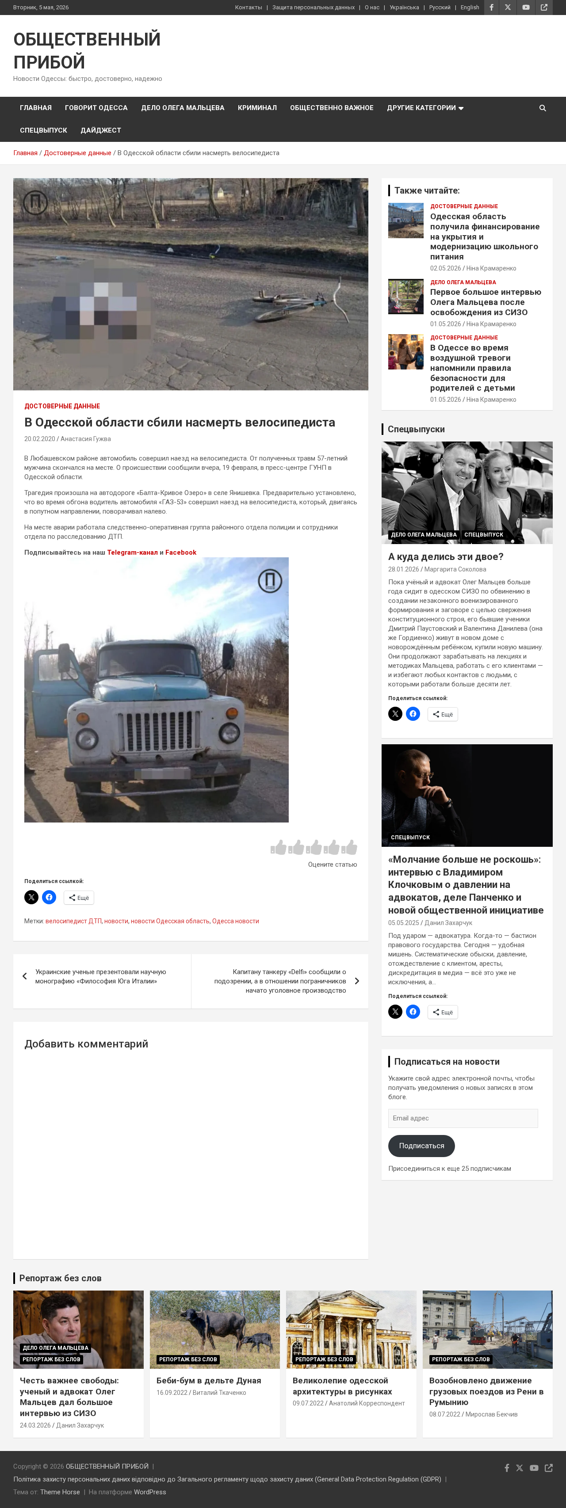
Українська (404, 7)
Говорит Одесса (96, 108)
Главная (36, 108)
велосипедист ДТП (74, 921)
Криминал (257, 108)
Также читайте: (427, 190)
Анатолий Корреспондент (367, 1403)
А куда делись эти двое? (446, 556)
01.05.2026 (445, 323)
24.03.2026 (35, 1425)
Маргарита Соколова (455, 569)
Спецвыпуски (416, 429)
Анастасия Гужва (86, 438)
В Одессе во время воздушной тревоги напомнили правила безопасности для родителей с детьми (472, 368)
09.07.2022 (308, 1403)
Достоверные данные (62, 406)
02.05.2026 (445, 268)
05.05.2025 (403, 922)
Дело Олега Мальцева (183, 108)
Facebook (180, 552)
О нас (372, 7)
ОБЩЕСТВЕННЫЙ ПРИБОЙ (107, 1466)
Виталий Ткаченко (219, 1392)
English (470, 7)
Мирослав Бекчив (492, 1414)
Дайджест (100, 130)
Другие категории (421, 108)
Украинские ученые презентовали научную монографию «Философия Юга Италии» (100, 976)
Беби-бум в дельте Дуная (209, 1380)
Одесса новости (235, 921)
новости (116, 921)
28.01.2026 (403, 569)
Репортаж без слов (60, 1278)
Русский (440, 7)
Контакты (248, 7)
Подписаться (421, 1145)
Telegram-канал (132, 552)
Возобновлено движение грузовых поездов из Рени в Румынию (486, 1391)
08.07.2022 (444, 1414)
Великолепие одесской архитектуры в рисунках (342, 1386)
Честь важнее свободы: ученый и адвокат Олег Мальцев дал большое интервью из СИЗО (69, 1396)
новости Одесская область (170, 921)
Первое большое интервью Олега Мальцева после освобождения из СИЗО (485, 302)
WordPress (150, 1492)
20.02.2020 (39, 438)
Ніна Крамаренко (491, 268)
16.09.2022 (172, 1392)
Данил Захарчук (448, 922)
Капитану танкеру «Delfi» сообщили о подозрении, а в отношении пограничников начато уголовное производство (280, 981)
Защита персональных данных (313, 7)
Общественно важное (332, 108)
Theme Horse (60, 1492)
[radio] (279, 847)
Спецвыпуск (43, 130)
